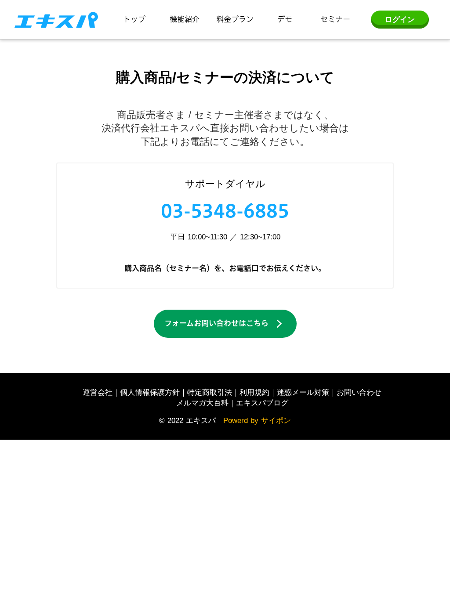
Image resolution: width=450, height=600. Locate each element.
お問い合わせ (359, 392)
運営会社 (97, 392)
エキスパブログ (262, 402)
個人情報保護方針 (150, 392)
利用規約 (254, 392)
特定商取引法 (209, 392)
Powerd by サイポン (257, 420)
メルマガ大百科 (202, 402)
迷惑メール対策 (303, 392)
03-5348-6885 (225, 211)
